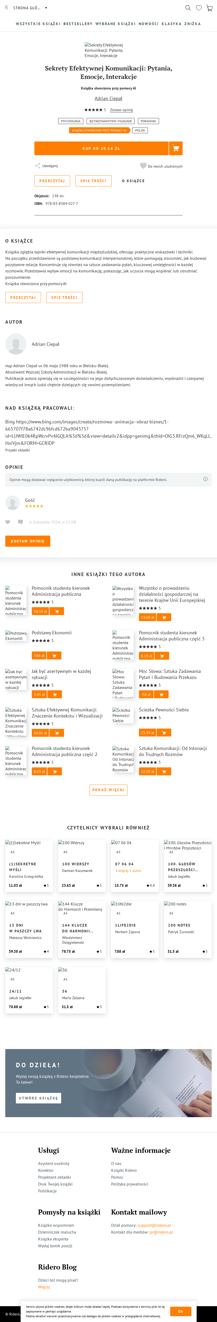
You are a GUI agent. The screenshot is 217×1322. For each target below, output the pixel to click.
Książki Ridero (124, 1170)
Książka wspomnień (56, 1225)
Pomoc (117, 1177)
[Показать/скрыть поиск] (188, 8)
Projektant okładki (54, 1177)
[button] (161, 166)
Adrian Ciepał (108, 98)
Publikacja (47, 1190)
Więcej (44, 1287)
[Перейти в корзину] (209, 8)
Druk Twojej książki (55, 1184)
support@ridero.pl (154, 1225)
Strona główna (30, 8)
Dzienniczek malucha (57, 1232)
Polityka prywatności (129, 1184)
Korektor (45, 1170)
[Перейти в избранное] (199, 8)
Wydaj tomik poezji (55, 1245)
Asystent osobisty (53, 1163)
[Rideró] (6, 8)
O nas (116, 1163)
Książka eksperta (53, 1238)
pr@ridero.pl (161, 1232)
